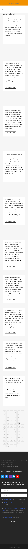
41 (22, 429)
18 (4, 420)
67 (8, 443)
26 (11, 423)
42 (4, 432)
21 (15, 420)
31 (8, 426)
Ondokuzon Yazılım (16, 547)
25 (8, 423)
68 (11, 443)
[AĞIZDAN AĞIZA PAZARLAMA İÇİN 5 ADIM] (14, 235)
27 (15, 423)
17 (22, 417)
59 (22, 437)
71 (22, 443)
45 (15, 432)
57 (15, 437)
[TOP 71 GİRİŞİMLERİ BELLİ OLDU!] (14, 54)
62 (11, 440)
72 (4, 446)
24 (4, 423)
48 (4, 434)
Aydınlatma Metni (8, 517)
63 (15, 440)
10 (19, 415)
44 (11, 432)
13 (8, 417)
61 (8, 440)
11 (22, 415)
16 (19, 417)
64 (19, 440)
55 (8, 437)
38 (11, 429)
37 (8, 429)
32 (11, 426)
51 (15, 434)
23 (22, 420)
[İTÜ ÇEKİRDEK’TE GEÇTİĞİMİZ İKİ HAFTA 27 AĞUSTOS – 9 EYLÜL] (14, 146)
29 (22, 423)
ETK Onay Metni (8, 503)
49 (8, 434)
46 (19, 432)
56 (11, 437)
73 (8, 446)
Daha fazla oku (10, 39)
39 (15, 429)
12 (4, 417)
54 (4, 437)
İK (9, 3)
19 (8, 420)
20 (11, 420)
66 (4, 443)
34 (19, 426)
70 (19, 443)
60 (4, 440)
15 (15, 417)
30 (4, 426)
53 (22, 434)
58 (19, 437)
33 (15, 426)
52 (19, 434)
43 (8, 432)
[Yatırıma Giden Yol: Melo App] (14, 191)
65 (22, 440)
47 (22, 432)
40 (19, 429)
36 (4, 429)
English (17, 3)
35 (22, 426)
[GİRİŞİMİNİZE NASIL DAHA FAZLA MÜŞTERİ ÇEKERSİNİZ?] (14, 101)
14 (11, 417)
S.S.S (12, 3)
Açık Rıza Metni (7, 499)
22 (19, 420)
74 (11, 446)
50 (11, 434)
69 (15, 443)
